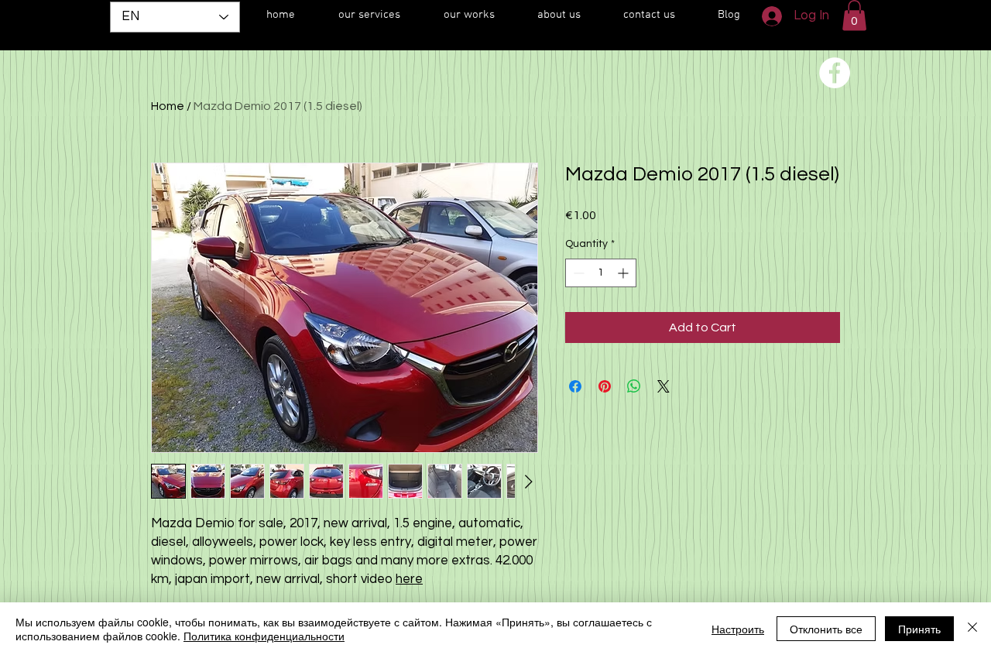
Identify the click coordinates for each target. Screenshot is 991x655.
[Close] (972, 629)
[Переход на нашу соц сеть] (834, 72)
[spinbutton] (601, 272)
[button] (854, 15)
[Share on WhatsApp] (634, 386)
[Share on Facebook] (575, 386)
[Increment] (624, 272)
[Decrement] (577, 272)
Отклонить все (826, 628)
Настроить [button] (738, 628)
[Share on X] (663, 386)
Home (167, 106)
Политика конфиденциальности (264, 635)
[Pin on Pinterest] (604, 386)
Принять (919, 628)
